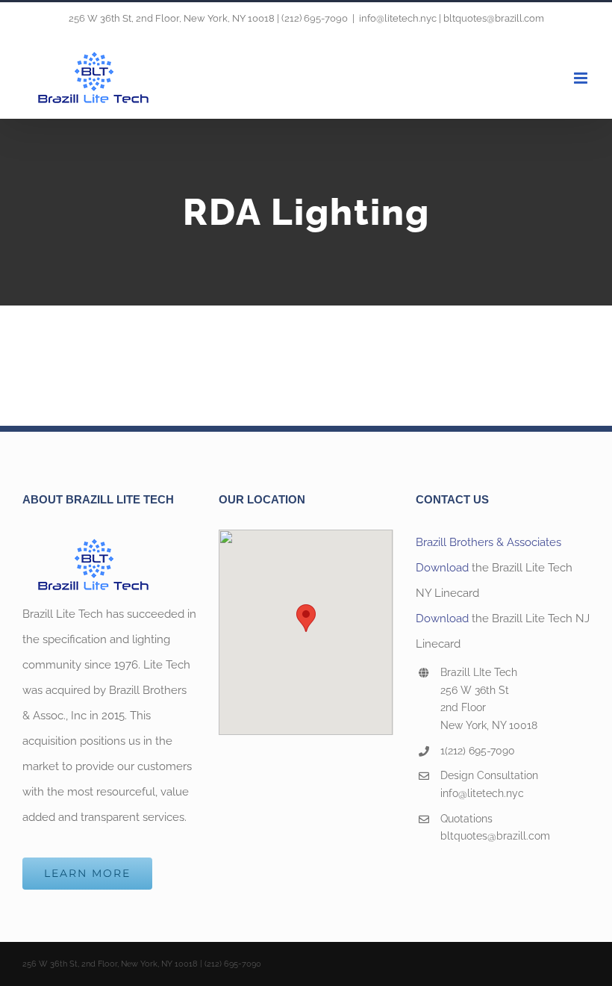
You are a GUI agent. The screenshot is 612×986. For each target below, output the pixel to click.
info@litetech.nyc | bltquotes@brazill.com (451, 18)
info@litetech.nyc (482, 793)
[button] (306, 618)
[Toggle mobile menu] (582, 78)
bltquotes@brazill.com (495, 836)
